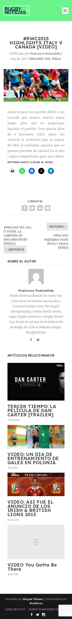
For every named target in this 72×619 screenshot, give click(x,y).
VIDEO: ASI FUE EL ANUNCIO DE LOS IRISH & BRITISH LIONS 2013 (30, 508)
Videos (56, 59)
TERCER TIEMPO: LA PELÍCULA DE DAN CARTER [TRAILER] (31, 410)
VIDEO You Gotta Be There (32, 567)
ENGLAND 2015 (40, 59)
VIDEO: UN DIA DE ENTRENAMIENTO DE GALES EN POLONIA (33, 458)
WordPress (36, 603)
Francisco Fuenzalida (45, 53)
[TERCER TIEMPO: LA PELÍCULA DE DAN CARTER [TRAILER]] (36, 382)
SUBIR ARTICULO (15, 609)
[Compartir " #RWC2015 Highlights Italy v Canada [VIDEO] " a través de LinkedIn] (40, 208)
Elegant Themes (33, 599)
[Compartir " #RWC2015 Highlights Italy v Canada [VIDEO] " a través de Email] (47, 208)
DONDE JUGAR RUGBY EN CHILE (47, 609)
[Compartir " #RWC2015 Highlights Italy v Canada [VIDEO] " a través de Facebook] (24, 208)
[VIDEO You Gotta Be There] (36, 542)
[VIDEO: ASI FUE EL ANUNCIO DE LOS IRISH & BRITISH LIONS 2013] (36, 484)
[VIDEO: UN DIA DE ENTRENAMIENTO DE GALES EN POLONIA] (36, 436)
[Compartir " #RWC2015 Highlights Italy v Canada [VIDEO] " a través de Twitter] (32, 208)
